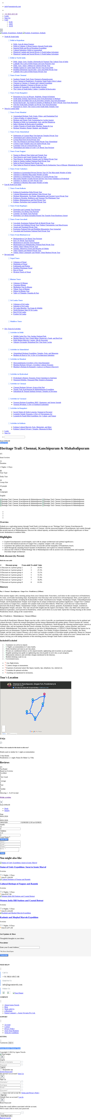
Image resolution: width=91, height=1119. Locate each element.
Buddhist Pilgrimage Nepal (22, 268)
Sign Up (7, 18)
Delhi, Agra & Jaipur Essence (23, 44)
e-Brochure (8, 1011)
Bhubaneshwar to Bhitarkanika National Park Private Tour (33, 245)
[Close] (2, 1057)
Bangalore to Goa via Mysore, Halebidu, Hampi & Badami (34, 97)
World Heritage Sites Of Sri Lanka (25, 310)
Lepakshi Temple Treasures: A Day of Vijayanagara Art (32, 414)
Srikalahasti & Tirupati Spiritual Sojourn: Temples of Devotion (35, 391)
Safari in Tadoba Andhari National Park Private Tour (31, 161)
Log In (21, 1097)
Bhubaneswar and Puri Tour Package (26, 243)
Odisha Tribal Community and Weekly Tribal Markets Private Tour (36, 252)
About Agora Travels (11, 1005)
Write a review (5, 797)
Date (1, 814)
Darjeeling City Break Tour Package (26, 212)
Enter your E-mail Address (9, 947)
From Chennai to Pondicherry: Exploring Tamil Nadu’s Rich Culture (37, 81)
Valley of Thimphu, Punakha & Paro (26, 293)
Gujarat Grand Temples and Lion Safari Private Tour (31, 144)
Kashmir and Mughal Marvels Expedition (19, 917)
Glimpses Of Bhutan (20, 283)
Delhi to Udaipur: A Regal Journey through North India (32, 46)
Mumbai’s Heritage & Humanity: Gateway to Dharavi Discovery (36, 367)
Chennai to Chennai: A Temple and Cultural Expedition (32, 83)
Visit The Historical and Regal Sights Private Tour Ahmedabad (35, 142)
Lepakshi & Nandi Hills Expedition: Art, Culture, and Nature (34, 416)
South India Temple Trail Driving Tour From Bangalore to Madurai (36, 99)
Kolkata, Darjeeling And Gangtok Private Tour (29, 202)
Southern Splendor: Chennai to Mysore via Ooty (30, 85)
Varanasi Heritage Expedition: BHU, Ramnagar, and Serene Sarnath (37, 402)
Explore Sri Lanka (19, 314)
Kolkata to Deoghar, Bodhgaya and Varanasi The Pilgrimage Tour (36, 198)
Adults (2, 825)
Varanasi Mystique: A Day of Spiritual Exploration (31, 404)
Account (7, 1025)
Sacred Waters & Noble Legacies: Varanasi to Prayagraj (32, 412)
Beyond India (9, 254)
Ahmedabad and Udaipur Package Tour (27, 138)
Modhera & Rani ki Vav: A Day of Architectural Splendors (33, 355)
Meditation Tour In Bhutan (22, 287)
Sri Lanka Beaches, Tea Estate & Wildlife (27, 308)
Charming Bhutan (19, 285)
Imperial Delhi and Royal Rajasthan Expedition (29, 48)
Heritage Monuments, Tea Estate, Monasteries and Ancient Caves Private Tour (40, 196)
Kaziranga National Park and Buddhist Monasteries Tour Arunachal (37, 229)
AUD (11, 26)
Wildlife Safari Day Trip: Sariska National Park (29, 336)
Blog (6, 1007)
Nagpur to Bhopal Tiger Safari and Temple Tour (30, 155)
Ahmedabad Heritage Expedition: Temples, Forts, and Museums (35, 353)
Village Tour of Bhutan (21, 289)
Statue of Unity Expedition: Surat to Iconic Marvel (23, 867)
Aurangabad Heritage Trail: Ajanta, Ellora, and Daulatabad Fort (35, 116)
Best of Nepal (18, 270)
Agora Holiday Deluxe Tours (10, 1048)
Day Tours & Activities (12, 329)
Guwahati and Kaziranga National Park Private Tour (31, 231)
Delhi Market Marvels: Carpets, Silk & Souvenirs (30, 340)
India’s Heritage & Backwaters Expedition (28, 124)
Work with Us (9, 1009)
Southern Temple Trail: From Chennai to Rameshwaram (33, 79)
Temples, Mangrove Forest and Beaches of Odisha (31, 248)
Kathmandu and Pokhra (21, 266)
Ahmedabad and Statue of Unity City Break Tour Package (33, 147)
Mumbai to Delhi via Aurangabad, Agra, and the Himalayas (34, 122)
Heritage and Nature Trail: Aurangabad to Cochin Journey (33, 120)
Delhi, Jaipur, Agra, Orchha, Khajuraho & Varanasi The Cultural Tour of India (40, 62)
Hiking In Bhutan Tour (21, 291)
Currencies (4, 1043)
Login (6, 16)
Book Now (4, 443)
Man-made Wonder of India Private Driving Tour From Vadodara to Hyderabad (41, 179)
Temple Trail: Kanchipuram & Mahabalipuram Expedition (33, 389)
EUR (11, 22)
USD (6, 20)
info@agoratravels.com (12, 6)
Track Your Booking (11, 1031)
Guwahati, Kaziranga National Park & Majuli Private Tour (33, 223)
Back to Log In (5, 1118)
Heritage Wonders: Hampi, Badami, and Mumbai (30, 128)
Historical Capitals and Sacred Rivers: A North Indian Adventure (36, 52)
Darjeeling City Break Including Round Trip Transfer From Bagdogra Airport (40, 215)
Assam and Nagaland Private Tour (25, 227)
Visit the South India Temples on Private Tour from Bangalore (35, 105)
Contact (7, 1027)
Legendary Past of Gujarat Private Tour (27, 146)
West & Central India (11, 109)
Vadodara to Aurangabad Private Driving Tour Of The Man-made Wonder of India (42, 173)
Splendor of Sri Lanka (21, 306)
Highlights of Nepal (20, 264)
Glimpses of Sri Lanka (21, 304)
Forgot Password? (6, 1072)
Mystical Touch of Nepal (22, 272)
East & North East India (12, 184)
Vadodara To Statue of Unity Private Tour (28, 180)
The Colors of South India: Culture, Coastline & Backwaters (34, 89)
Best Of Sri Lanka (19, 312)
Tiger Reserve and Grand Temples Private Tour (29, 157)
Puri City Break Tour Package (23, 241)
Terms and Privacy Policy (30, 1093)
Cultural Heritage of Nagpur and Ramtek (19, 884)
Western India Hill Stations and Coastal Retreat (21, 900)
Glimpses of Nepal (19, 262)
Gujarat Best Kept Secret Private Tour (26, 140)
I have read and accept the (20, 1093)
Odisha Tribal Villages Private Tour (25, 246)
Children (3, 831)
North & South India (11, 37)
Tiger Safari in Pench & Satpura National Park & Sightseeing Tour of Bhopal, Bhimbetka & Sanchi (48, 165)
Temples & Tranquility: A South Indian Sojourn (29, 87)
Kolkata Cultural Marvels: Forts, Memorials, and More (32, 427)
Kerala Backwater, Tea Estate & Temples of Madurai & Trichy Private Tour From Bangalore (45, 103)
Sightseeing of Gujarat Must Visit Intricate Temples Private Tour (35, 136)
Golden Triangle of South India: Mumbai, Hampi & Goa (33, 126)
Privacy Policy (9, 1029)
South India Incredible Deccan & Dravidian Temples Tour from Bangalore (39, 101)
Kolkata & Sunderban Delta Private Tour (27, 192)
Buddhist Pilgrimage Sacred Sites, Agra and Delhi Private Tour (35, 70)
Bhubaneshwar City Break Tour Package (27, 239)
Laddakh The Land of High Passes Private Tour (30, 72)
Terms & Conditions (11, 1033)
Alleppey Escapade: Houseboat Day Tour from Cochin (32, 342)
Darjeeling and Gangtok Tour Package (26, 210)
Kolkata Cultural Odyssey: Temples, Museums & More (32, 429)
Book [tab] (6, 808)
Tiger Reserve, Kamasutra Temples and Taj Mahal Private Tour (35, 159)
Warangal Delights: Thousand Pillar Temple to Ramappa (33, 380)
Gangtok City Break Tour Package (25, 213)
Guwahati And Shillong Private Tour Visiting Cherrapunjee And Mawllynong (40, 225)
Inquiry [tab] (7, 810)
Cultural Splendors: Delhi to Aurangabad (27, 50)
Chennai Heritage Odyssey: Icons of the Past (29, 387)
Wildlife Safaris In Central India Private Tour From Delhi (33, 68)
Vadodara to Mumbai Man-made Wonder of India (30, 175)
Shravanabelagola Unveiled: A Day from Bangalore (31, 363)
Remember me (7, 1070)
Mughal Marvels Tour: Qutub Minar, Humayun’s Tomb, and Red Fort (37, 338)
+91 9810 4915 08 (10, 14)
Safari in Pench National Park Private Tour (28, 163)
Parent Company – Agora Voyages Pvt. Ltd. (19, 1013)
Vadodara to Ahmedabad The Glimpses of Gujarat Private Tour (35, 177)
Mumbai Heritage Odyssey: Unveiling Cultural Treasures (33, 365)
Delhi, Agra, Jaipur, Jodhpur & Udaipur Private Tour (31, 66)
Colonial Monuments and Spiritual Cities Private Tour (32, 194)
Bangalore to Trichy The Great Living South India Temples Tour (36, 107)
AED (11, 24)
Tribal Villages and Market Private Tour (27, 250)
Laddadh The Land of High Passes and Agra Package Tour (34, 64)
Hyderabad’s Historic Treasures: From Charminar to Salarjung (35, 378)
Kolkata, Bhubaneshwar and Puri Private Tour (29, 200)
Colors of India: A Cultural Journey (25, 118)
